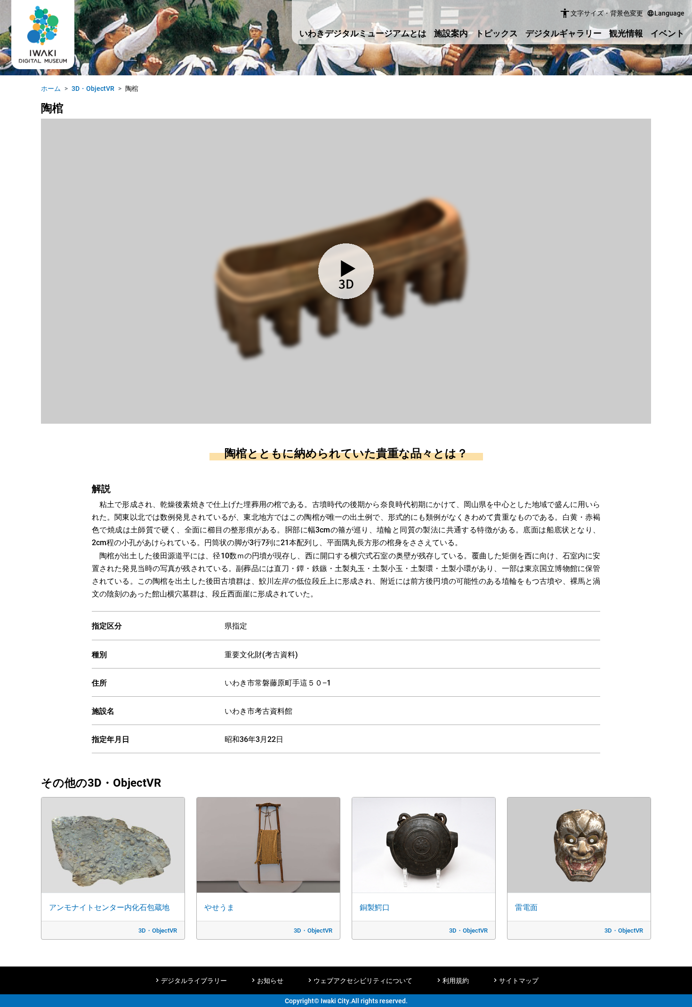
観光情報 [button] (626, 33)
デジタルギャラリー (563, 33)
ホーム (51, 88)
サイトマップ (519, 980)
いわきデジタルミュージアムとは (362, 33)
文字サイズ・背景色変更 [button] (601, 13)
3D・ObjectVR (93, 88)
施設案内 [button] (451, 33)
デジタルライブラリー (194, 980)
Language (665, 12)
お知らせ (270, 980)
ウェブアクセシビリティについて (363, 980)
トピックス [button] (496, 33)
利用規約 (456, 980)
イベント (667, 33)
